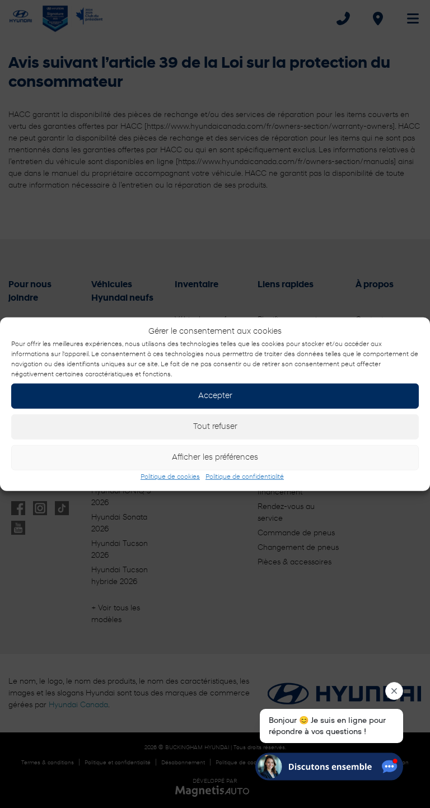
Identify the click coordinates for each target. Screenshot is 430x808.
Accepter (215, 395)
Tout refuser (215, 426)
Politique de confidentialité (244, 477)
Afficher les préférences (215, 457)
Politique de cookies (170, 477)
